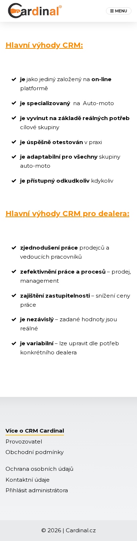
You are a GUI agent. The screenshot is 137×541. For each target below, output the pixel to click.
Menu (121, 10)
